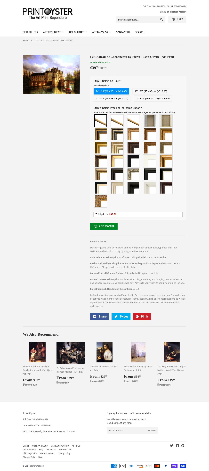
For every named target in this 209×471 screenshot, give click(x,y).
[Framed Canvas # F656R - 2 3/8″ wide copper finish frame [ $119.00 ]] (150, 134)
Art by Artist (77, 32)
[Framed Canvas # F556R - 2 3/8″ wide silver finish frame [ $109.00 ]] (133, 174)
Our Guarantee (29, 449)
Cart (180, 19)
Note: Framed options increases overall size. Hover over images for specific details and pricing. (134, 112)
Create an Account (178, 12)
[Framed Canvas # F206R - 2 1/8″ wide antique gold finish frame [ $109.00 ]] (150, 147)
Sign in (163, 12)
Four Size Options (101, 85)
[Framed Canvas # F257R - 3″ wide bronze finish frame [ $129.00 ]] (166, 134)
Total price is (106, 214)
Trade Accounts (47, 453)
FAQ (41, 449)
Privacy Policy (63, 453)
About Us (76, 446)
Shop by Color (29, 457)
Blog (40, 457)
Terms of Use (65, 449)
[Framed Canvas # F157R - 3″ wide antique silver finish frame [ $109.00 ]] (117, 147)
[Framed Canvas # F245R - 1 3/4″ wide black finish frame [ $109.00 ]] (133, 161)
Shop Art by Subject (60, 446)
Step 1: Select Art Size (107, 83)
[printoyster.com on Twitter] (171, 446)
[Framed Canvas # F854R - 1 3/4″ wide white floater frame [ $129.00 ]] (150, 188)
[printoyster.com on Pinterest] (183, 446)
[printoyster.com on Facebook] (177, 446)
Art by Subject (52, 32)
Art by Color (100, 32)
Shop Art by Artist (40, 446)
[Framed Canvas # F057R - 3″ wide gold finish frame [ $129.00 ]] (101, 147)
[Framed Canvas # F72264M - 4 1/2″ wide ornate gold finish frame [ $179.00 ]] (101, 201)
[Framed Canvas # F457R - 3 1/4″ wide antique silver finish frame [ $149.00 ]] (101, 174)
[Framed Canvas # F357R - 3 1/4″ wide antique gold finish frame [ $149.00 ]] (166, 161)
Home (25, 40)
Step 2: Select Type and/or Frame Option (134, 110)
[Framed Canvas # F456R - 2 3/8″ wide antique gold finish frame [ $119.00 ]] (133, 134)
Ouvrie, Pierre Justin (100, 62)
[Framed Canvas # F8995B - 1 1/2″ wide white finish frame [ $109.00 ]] (150, 161)
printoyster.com (37, 466)
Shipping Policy (30, 453)
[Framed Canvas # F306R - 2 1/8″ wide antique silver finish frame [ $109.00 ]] (166, 147)
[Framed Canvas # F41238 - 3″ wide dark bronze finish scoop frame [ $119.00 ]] (166, 188)
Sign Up (152, 430)
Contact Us (123, 32)
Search (139, 32)
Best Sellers (30, 32)
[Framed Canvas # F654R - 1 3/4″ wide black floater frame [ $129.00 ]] (133, 188)
